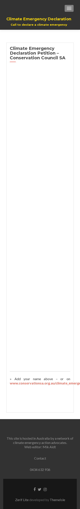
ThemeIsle (57, 500)
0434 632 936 (40, 469)
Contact (40, 458)
